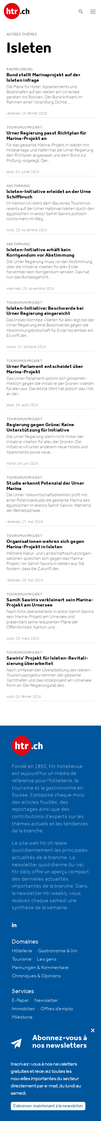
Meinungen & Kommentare (40, 967)
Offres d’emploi (57, 1009)
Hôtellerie (22, 951)
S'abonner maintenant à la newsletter (48, 1106)
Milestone (22, 1017)
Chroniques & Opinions (36, 976)
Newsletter (46, 1000)
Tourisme (22, 959)
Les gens (46, 959)
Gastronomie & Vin (58, 951)
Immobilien (23, 1009)
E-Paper (20, 1000)
